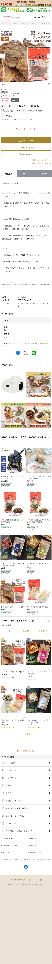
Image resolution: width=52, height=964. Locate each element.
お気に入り (43, 631)
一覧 (48, 621)
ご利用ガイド (32, 838)
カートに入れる (28, 140)
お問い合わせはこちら (26, 751)
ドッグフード (34, 23)
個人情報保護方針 (6, 859)
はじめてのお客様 (7, 838)
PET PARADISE (14, 94)
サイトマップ (6, 852)
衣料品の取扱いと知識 (9, 845)
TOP (2, 23)
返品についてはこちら (39, 163)
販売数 (26, 631)
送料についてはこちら (39, 160)
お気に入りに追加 (27, 148)
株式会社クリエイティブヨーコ (18, 343)
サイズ (26, 174)
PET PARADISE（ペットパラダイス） (17, 23)
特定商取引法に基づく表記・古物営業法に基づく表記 (35, 859)
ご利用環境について (34, 852)
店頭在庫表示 (27, 154)
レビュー (43, 174)
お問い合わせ (32, 845)
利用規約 (16, 859)
